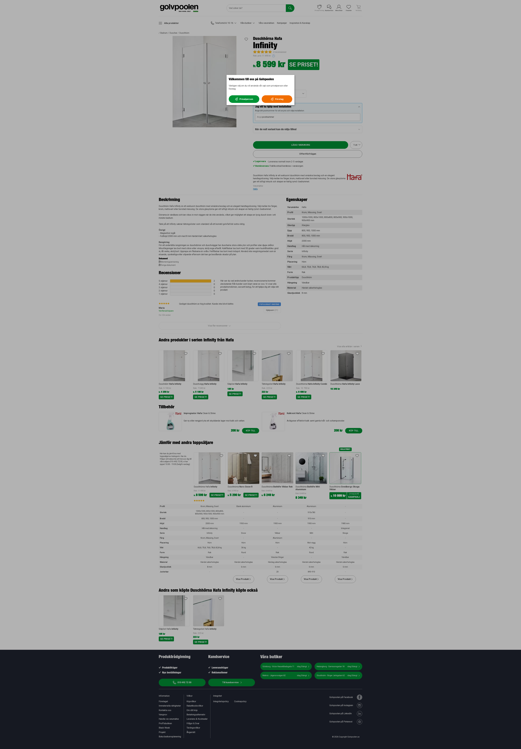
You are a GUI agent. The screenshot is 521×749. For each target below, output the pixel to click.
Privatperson (246, 99)
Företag (279, 99)
